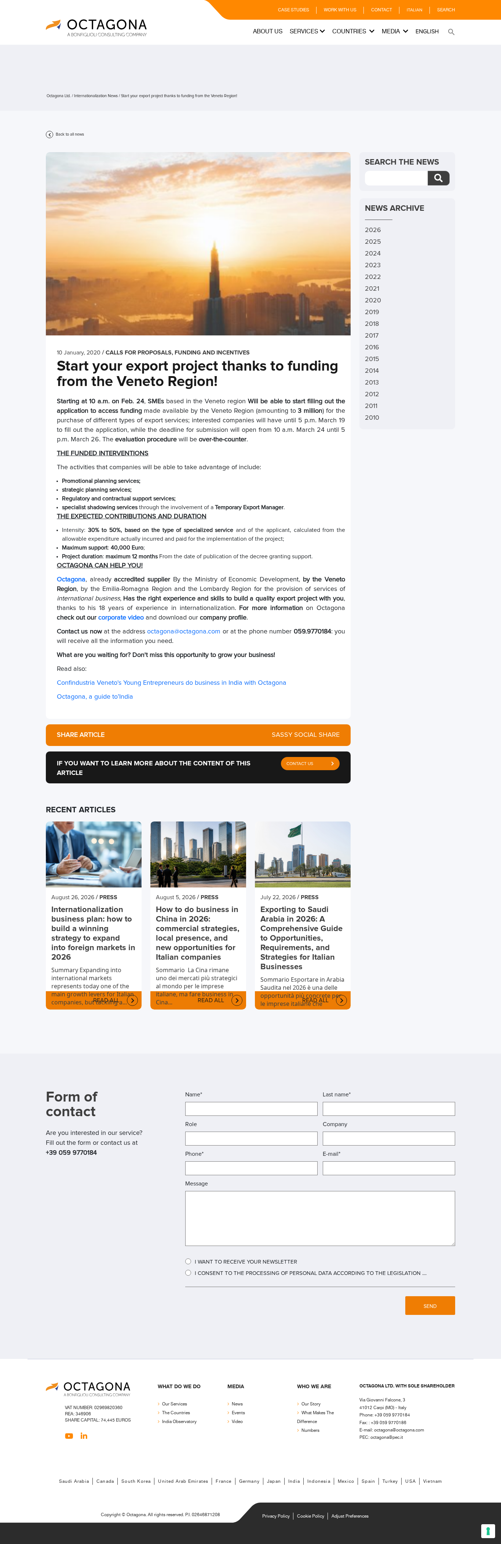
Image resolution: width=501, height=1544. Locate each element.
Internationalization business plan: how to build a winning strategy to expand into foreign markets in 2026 (93, 934)
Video (237, 1421)
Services (304, 31)
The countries (176, 1412)
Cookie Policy (310, 1516)
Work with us (340, 10)
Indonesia (318, 1481)
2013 (372, 382)
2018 (372, 324)
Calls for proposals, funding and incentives (178, 353)
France (223, 1481)
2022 (373, 277)
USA (410, 1481)
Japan (274, 1481)
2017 (372, 335)
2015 (372, 359)
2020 (373, 300)
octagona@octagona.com (183, 631)
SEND (430, 1306)
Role (191, 1124)
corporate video (121, 617)
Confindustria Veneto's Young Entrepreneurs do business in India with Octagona (171, 683)
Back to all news (69, 134)
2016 (372, 347)
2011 (371, 406)
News (237, 1404)
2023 (373, 265)
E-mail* (331, 1154)
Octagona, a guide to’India (95, 697)
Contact (381, 10)
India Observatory (179, 1421)
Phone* (194, 1154)
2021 (372, 289)
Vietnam (432, 1481)
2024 (373, 253)
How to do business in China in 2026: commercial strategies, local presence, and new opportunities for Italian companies (197, 934)
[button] (450, 31)
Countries (349, 31)
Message (196, 1184)
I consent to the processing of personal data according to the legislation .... (311, 1273)
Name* (193, 1095)
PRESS (108, 897)
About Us (267, 31)
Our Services (174, 1404)
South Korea (136, 1481)
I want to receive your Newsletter (246, 1262)
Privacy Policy (276, 1516)
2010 (372, 418)
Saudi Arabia (74, 1481)
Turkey (390, 1481)
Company (335, 1124)
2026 (373, 230)
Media (391, 31)
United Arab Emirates (183, 1481)
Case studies (293, 10)
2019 (372, 312)
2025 (373, 242)
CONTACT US (299, 764)
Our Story (311, 1404)
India (294, 1481)
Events (238, 1412)
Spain (368, 1481)
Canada (105, 1481)
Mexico (346, 1481)
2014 (372, 371)
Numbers (310, 1430)
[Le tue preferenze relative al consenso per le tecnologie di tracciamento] (488, 1531)
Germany (249, 1481)
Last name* (337, 1095)
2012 (372, 394)
